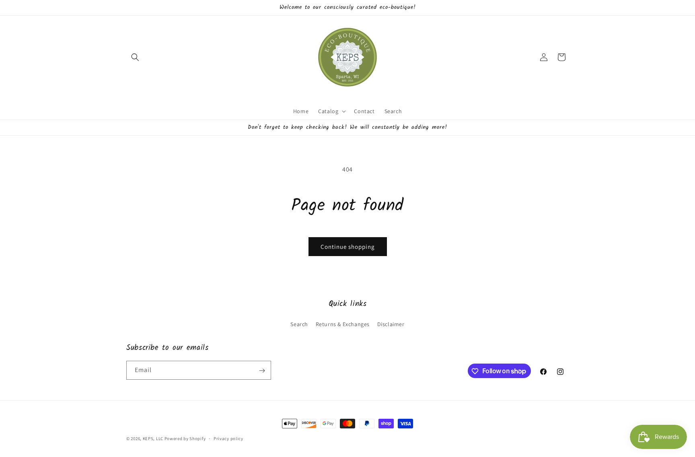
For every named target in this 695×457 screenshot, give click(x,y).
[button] (135, 57)
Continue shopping (348, 246)
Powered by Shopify (185, 438)
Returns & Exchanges (343, 323)
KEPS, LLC (153, 438)
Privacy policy (228, 438)
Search (299, 323)
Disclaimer (391, 323)
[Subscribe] (262, 370)
